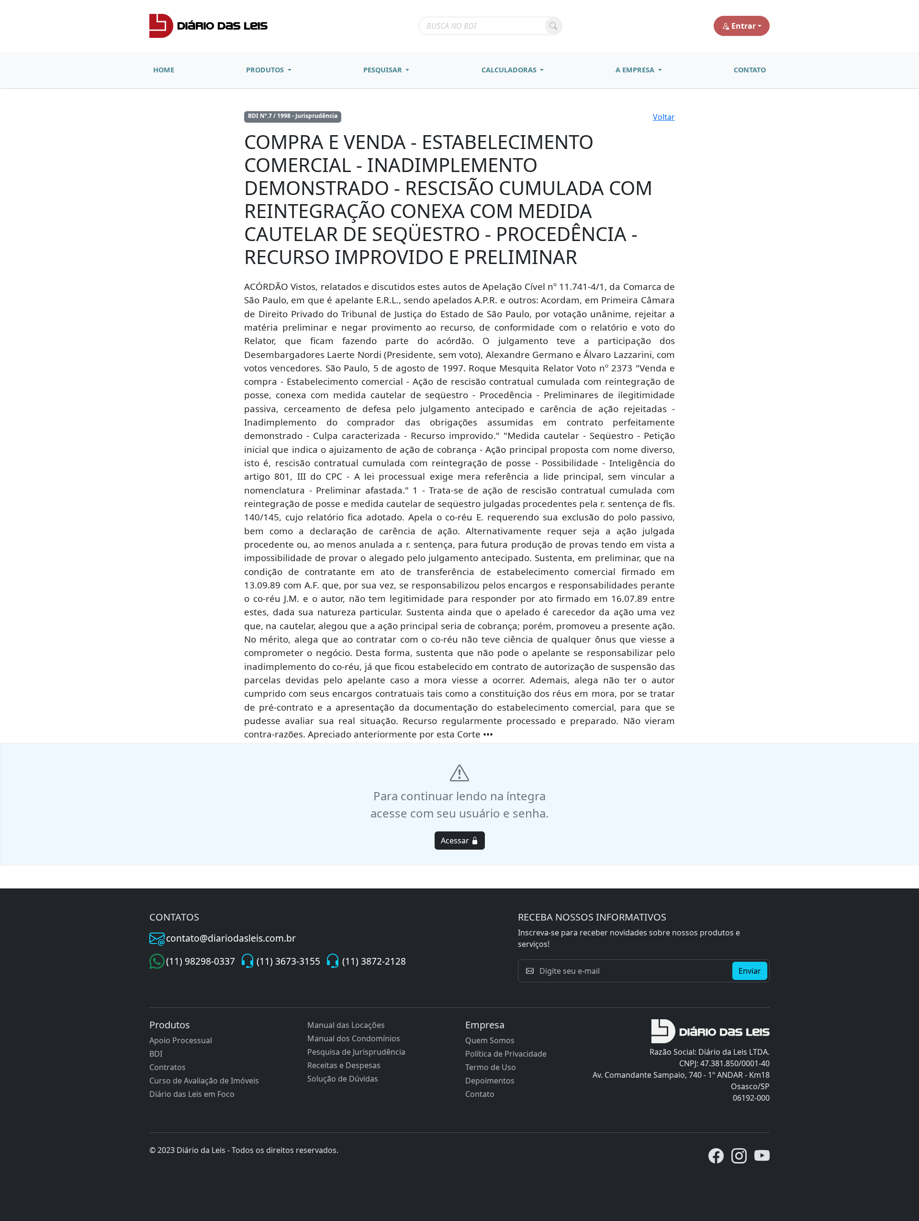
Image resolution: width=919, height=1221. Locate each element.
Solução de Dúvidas (342, 1078)
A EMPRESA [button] (636, 69)
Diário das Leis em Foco (192, 1094)
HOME (163, 69)
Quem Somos (490, 1040)
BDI (155, 1053)
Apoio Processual (180, 1040)
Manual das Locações (346, 1025)
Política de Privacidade (506, 1053)
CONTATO (750, 69)
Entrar (743, 26)
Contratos (167, 1067)
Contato (479, 1094)
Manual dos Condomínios (353, 1038)
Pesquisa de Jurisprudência (356, 1052)
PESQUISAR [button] (383, 69)
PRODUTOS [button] (266, 69)
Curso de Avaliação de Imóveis (204, 1080)
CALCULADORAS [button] (510, 69)
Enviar (750, 971)
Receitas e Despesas (344, 1065)
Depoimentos (490, 1080)
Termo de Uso (490, 1067)
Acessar (456, 840)
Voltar (664, 117)
